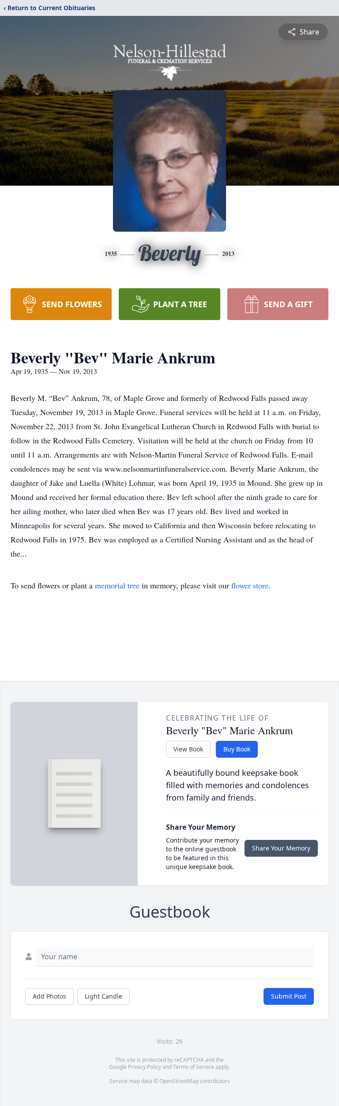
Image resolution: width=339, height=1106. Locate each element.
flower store (249, 585)
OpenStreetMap (179, 1081)
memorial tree (117, 585)
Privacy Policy (144, 1067)
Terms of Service (193, 1067)
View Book (188, 749)
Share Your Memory (281, 848)
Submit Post (288, 996)
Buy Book (236, 749)
